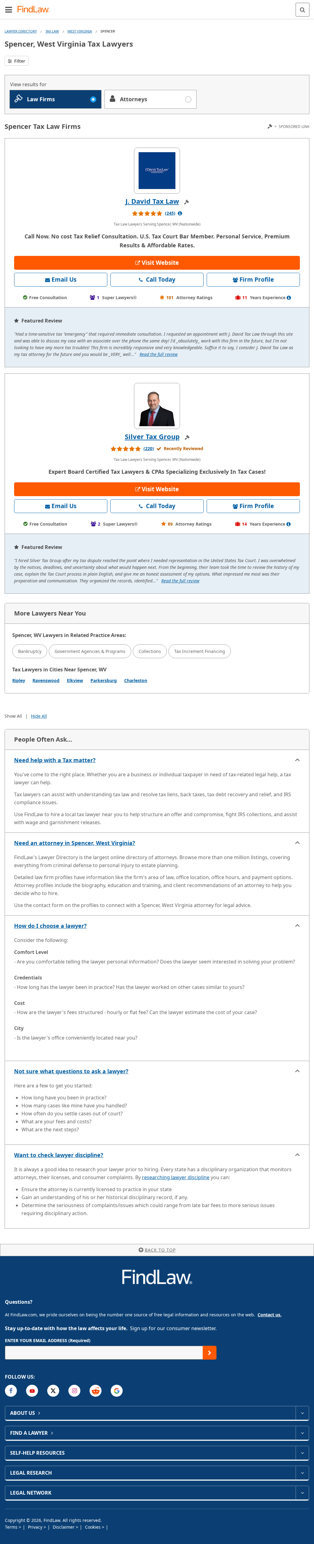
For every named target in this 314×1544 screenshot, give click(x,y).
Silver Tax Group (152, 436)
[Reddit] (95, 1391)
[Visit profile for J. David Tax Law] (157, 170)
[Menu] (8, 9)
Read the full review (159, 354)
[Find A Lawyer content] (302, 1433)
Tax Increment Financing (199, 651)
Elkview (75, 680)
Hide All (39, 716)
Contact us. (269, 1315)
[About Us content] (302, 1413)
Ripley (18, 680)
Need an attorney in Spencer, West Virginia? (74, 843)
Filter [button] (19, 61)
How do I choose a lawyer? (50, 925)
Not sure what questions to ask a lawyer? (71, 1071)
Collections (150, 651)
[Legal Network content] (302, 1493)
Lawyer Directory (21, 31)
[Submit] (209, 1353)
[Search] (302, 10)
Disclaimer (64, 1527)
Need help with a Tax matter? (55, 760)
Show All (13, 716)
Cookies (93, 1527)
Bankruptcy (29, 651)
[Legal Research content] (302, 1473)
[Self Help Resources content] (302, 1453)
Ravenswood (46, 680)
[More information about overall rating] (180, 213)
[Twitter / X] (53, 1391)
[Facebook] (11, 1391)
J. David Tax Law (152, 201)
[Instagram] (74, 1391)
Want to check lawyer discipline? (58, 1155)
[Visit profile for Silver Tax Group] (157, 406)
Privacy (36, 1527)
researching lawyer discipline (175, 1177)
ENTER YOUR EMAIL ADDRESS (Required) (47, 1340)
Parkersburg (103, 680)
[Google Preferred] (117, 1391)
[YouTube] (32, 1391)
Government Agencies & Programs (90, 651)
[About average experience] (289, 297)
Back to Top (160, 1250)
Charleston (135, 680)
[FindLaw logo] (35, 9)
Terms (12, 1527)
